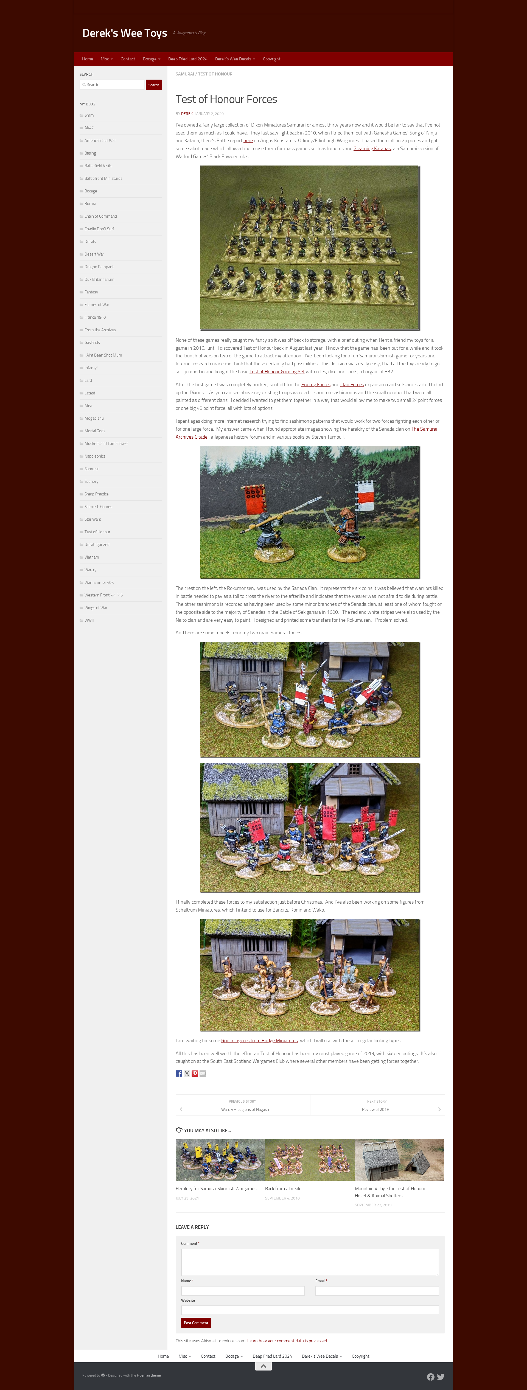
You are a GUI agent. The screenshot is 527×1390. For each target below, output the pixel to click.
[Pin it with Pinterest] (195, 1073)
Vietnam (92, 557)
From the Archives (100, 329)
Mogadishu (94, 418)
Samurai (185, 74)
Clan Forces (352, 385)
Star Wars (93, 519)
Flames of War (97, 304)
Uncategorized (97, 544)
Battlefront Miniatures (103, 178)
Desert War (94, 254)
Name (187, 1281)
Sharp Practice (97, 494)
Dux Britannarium (99, 279)
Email (321, 1281)
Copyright (272, 58)
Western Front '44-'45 (104, 595)
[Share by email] (203, 1073)
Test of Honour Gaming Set (277, 372)
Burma (90, 203)
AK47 (89, 127)
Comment (190, 1243)
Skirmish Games (98, 506)
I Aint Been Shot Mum (103, 355)
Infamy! (91, 367)
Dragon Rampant (99, 266)
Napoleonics (95, 456)
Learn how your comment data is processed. (287, 1340)
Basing (90, 153)
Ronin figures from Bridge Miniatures (259, 1041)
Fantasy (91, 292)
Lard (88, 380)
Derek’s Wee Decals (233, 58)
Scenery (91, 481)
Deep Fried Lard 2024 (188, 58)
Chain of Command (101, 216)
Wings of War (96, 607)
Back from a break (282, 1188)
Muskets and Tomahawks (106, 443)
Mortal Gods (95, 430)
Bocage (149, 58)
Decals (90, 241)
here (248, 141)
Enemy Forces (315, 385)
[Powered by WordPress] (103, 1375)
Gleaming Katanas (372, 148)
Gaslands (92, 342)
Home (87, 58)
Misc (105, 58)
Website (188, 1300)
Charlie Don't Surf (99, 228)
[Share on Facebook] (179, 1073)
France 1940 (95, 317)
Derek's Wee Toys (124, 33)
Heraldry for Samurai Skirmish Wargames (216, 1188)
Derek (187, 113)
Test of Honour (215, 74)
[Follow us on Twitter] (441, 1377)
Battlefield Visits (98, 165)
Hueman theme (149, 1375)
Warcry (90, 569)
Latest (90, 393)
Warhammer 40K (99, 582)
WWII (89, 620)
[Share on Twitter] (187, 1073)
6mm (89, 115)
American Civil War (100, 140)
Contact (128, 58)
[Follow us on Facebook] (431, 1377)
